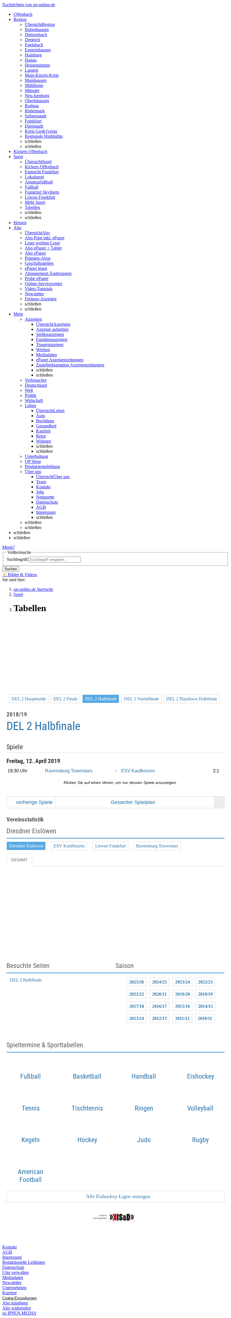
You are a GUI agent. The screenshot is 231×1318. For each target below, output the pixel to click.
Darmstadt (34, 126)
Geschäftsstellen (39, 263)
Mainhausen (35, 80)
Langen (31, 70)
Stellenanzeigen (50, 334)
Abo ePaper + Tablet (43, 248)
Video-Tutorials (38, 288)
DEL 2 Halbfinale (26, 980)
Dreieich (32, 39)
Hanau (31, 60)
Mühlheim (34, 85)
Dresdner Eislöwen (26, 846)
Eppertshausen (38, 49)
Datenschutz (47, 502)
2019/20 (182, 994)
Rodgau (32, 105)
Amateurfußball (39, 182)
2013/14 (136, 1018)
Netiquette (45, 497)
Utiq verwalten (15, 1272)
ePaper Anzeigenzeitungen (59, 359)
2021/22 (136, 994)
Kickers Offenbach (42, 166)
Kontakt (43, 486)
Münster (32, 90)
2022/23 (205, 982)
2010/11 (205, 1018)
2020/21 (159, 994)
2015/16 (182, 1006)
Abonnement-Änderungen (48, 273)
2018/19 (205, 994)
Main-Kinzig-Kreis (42, 75)
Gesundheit (46, 425)
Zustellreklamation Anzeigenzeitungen (70, 364)
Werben (43, 349)
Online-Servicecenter (43, 283)
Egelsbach (34, 44)
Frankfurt (33, 121)
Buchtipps (45, 420)
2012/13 (159, 1018)
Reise (41, 436)
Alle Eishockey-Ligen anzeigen (117, 1196)
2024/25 (159, 982)
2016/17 (159, 1006)
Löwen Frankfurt (40, 197)
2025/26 (136, 982)
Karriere (43, 431)
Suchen (11, 569)
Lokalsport (34, 176)
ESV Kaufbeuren (138, 770)
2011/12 (182, 1018)
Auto (40, 415)
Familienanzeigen (51, 339)
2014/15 (205, 1006)
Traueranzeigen (49, 344)
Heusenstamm (37, 65)
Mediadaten (46, 354)
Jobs (40, 491)
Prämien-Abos (37, 258)
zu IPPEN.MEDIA (19, 1313)
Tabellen (32, 207)
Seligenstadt (35, 115)
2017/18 (136, 1006)
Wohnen (43, 441)
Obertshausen (37, 100)
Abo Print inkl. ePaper (45, 237)
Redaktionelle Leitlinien (23, 1262)
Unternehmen (14, 1287)
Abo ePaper (35, 253)
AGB (41, 507)
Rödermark (35, 110)
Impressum (45, 512)
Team (41, 481)
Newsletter (34, 293)
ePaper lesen (36, 268)
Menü (7, 547)
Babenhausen (37, 29)
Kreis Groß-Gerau (41, 131)
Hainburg (33, 55)
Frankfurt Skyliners (42, 192)
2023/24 (182, 982)
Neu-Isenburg (37, 95)
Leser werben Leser (42, 243)
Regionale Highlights (44, 136)
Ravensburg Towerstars (68, 770)
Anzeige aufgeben (52, 329)
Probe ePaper (36, 278)
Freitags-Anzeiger (41, 298)
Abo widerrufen (16, 1308)
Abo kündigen (15, 1302)
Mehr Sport (35, 202)
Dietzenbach (36, 34)
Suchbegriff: (18, 559)
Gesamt (19, 860)
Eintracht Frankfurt (42, 171)
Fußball (31, 187)
